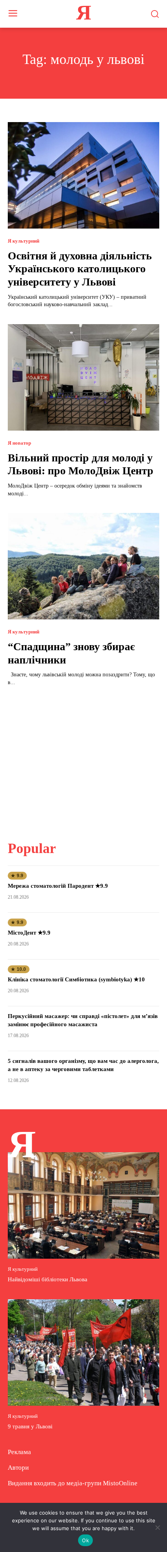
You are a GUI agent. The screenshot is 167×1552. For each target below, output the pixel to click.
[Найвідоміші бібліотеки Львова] (83, 1205)
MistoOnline (120, 1483)
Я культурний (23, 240)
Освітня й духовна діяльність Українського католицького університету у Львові (80, 269)
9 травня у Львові (30, 1426)
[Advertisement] (83, 758)
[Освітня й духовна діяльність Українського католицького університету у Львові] (83, 175)
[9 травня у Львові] (83, 1352)
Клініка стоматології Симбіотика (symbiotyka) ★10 (76, 979)
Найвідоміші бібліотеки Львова (47, 1279)
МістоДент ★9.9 (29, 932)
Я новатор (19, 442)
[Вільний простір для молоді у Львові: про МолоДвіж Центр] (83, 377)
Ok (85, 1540)
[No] (157, 1527)
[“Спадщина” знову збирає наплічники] (83, 566)
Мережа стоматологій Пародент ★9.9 (58, 886)
